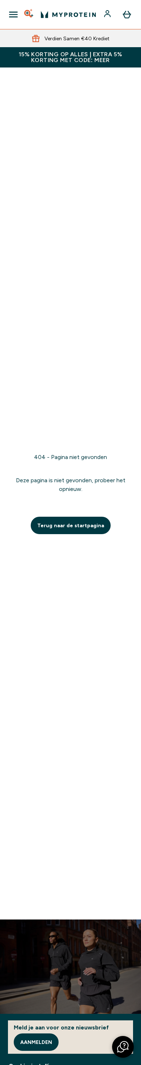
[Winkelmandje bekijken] (126, 14)
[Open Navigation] (13, 14)
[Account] (108, 14)
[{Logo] (68, 14)
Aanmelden (36, 1042)
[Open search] (29, 14)
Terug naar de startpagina (70, 525)
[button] (123, 1047)
